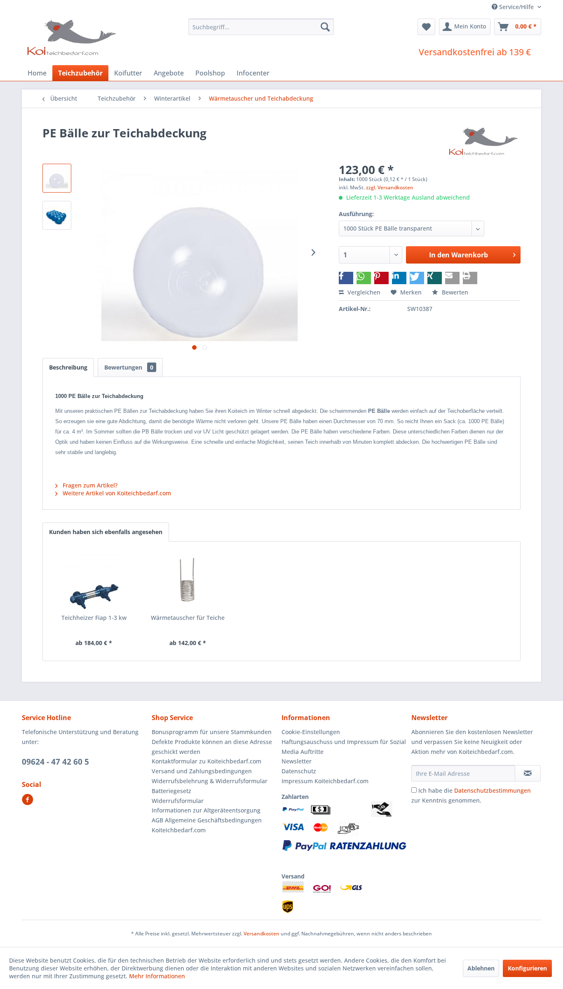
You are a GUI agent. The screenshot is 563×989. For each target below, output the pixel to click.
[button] (346, 278)
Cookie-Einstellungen (311, 732)
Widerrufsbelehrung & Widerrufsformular (209, 781)
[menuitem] (261, 27)
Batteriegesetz (171, 791)
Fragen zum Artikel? (89, 485)
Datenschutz (299, 771)
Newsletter (297, 761)
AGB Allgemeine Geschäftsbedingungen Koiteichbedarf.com (207, 825)
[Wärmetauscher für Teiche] (188, 581)
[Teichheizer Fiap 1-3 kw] (94, 581)
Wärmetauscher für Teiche (188, 618)
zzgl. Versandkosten (389, 187)
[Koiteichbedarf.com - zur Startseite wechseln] (73, 37)
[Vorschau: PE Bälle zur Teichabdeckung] (56, 178)
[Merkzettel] (426, 27)
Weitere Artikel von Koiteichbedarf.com (116, 493)
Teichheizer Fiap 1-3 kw (94, 618)
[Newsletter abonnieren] (528, 773)
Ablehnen (481, 968)
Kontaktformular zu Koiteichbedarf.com (206, 761)
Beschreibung (68, 367)
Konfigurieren (527, 968)
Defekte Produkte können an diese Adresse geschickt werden (212, 747)
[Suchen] (325, 27)
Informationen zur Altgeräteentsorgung (206, 810)
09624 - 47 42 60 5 (55, 761)
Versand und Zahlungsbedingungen (202, 771)
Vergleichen (363, 292)
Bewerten (454, 292)
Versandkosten (261, 933)
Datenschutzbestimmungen (492, 790)
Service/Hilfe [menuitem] (516, 7)
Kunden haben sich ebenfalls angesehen (105, 532)
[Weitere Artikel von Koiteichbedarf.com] (484, 141)
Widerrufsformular (178, 801)
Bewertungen (128, 367)
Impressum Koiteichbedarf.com (325, 781)
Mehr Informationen (157, 976)
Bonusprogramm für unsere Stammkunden (212, 732)
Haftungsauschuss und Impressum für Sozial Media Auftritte (344, 747)
